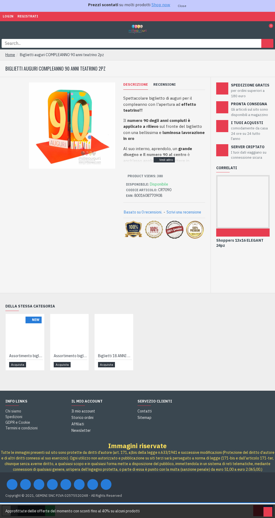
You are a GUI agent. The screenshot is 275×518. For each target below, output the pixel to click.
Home (10, 54)
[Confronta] (251, 233)
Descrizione (135, 84)
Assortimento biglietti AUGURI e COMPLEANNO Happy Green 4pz (71, 355)
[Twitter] (25, 484)
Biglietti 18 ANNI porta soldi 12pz (115, 355)
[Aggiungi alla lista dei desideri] (243, 233)
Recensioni (164, 84)
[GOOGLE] (39, 484)
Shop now (160, 4)
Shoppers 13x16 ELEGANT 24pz (239, 243)
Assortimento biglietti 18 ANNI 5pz (26, 355)
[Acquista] (235, 233)
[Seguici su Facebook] (12, 484)
